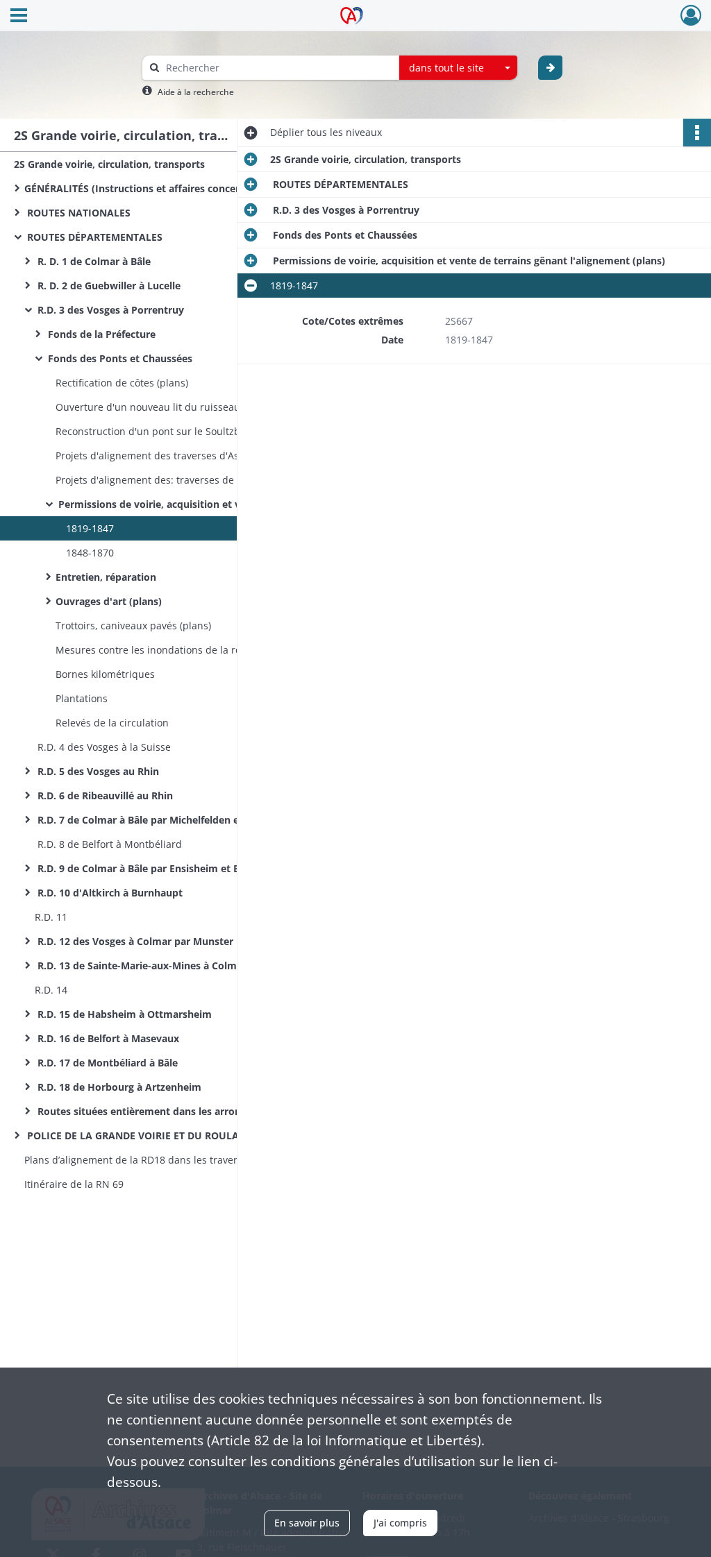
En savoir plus (307, 1522)
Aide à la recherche (196, 92)
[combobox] (458, 68)
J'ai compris (400, 1522)
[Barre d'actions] (697, 132)
